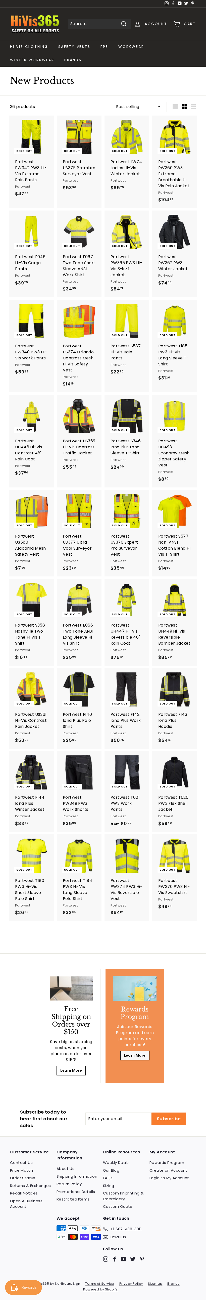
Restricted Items (73, 1199)
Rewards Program (166, 1162)
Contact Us (21, 1162)
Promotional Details (76, 1191)
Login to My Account (169, 1177)
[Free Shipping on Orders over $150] (71, 988)
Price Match (21, 1170)
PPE (104, 46)
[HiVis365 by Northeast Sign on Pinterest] (141, 1259)
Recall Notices (24, 1193)
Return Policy (69, 1183)
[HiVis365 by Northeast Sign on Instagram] (105, 1259)
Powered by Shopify (100, 1289)
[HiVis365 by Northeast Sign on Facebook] (114, 1259)
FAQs (108, 1177)
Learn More (71, 1070)
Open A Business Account (26, 1203)
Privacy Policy (131, 1283)
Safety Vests (74, 46)
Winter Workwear (32, 59)
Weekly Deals (116, 1162)
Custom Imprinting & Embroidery (123, 1196)
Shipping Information (77, 1176)
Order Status (22, 1177)
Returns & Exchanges (30, 1185)
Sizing (108, 1185)
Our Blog (111, 1170)
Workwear (131, 46)
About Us (65, 1168)
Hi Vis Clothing (29, 46)
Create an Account (168, 1170)
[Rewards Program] (135, 988)
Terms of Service (99, 1283)
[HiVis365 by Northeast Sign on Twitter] (132, 1259)
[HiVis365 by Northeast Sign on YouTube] (123, 1259)
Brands (73, 59)
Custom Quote (118, 1206)
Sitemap (155, 1283)
